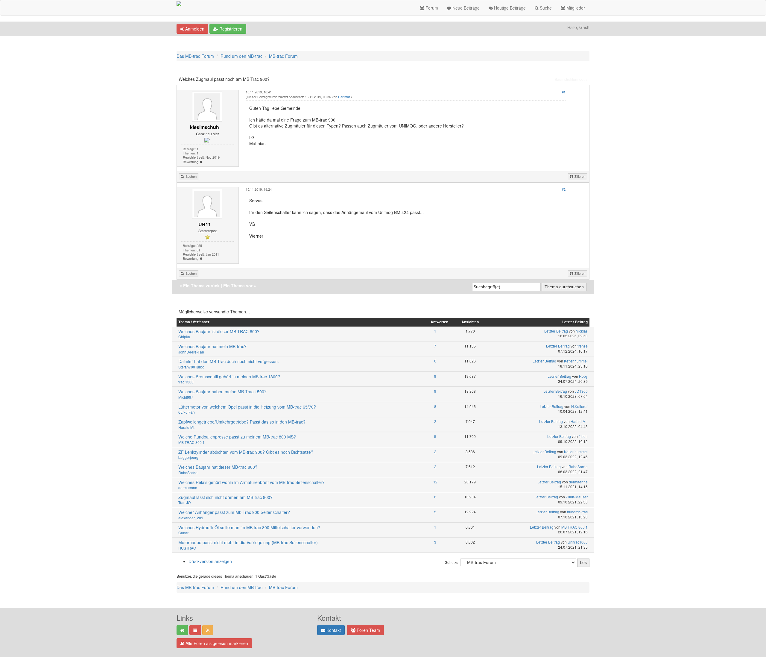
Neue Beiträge (465, 8)
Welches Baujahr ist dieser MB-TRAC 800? (218, 331)
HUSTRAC (187, 547)
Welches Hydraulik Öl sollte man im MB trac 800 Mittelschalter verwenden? (249, 527)
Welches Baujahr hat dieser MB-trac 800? (217, 467)
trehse (582, 345)
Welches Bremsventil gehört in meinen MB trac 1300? (229, 377)
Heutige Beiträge (509, 8)
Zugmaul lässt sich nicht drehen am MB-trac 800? (225, 497)
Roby (583, 376)
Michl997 (185, 397)
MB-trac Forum (283, 56)
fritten (583, 436)
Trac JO (184, 502)
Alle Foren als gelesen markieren (216, 643)
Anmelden (194, 29)
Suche (545, 8)
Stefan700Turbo (191, 366)
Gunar (183, 532)
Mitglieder (575, 8)
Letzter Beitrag (556, 330)
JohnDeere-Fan (191, 351)
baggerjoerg (188, 457)
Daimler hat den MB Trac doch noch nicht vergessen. (228, 361)
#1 (564, 92)
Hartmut (344, 96)
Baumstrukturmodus (571, 79)
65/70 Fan (186, 412)
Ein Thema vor (238, 286)
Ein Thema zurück (201, 286)
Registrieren (230, 29)
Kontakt (333, 630)
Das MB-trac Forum (195, 56)
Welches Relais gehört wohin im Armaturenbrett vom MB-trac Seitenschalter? (251, 482)
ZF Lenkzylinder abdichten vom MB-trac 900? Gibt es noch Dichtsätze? (245, 452)
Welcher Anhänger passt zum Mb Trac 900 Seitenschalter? (234, 512)
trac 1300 (186, 381)
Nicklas (582, 330)
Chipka (184, 336)
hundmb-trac (577, 511)
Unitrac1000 (578, 541)
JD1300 (581, 391)
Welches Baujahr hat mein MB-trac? (212, 346)
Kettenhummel (576, 360)
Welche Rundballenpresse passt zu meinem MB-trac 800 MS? (237, 437)
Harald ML (186, 427)
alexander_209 (190, 517)
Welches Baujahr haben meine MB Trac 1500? (222, 391)
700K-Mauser (577, 496)
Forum (431, 8)
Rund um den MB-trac (241, 56)
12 (435, 481)
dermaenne (187, 487)
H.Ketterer (579, 406)
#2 (564, 189)
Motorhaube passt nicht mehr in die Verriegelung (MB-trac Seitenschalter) (248, 542)
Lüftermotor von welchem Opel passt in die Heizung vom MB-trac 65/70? (247, 407)
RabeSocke (187, 472)
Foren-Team (367, 630)
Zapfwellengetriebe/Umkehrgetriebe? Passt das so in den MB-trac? (242, 422)
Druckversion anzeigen (210, 561)
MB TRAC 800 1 (191, 442)
